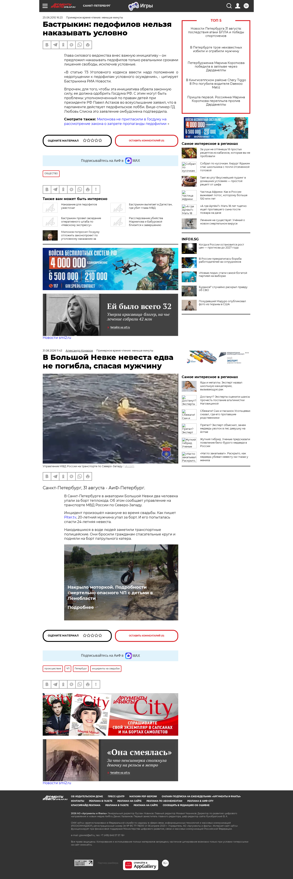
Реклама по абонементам (164, 801)
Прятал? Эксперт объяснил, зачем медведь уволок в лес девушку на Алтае (223, 428)
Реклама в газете (100, 801)
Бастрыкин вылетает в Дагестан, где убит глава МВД (150, 206)
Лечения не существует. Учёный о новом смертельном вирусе (222, 221)
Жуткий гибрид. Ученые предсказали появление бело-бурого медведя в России (225, 443)
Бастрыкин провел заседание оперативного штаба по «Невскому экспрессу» (81, 222)
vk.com (129, 466)
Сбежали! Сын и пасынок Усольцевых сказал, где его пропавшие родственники (225, 414)
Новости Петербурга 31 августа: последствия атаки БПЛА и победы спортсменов (216, 32)
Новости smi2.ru (57, 338)
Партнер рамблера (108, 863)
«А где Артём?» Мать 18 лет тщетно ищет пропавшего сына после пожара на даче (223, 209)
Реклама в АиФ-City (200, 801)
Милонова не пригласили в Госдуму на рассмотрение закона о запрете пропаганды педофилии (115, 121)
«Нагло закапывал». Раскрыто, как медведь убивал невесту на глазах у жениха (224, 457)
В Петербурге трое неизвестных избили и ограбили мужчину (216, 49)
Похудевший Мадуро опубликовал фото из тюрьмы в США (222, 303)
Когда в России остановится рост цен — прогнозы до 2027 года (221, 246)
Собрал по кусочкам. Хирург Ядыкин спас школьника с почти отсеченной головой (225, 167)
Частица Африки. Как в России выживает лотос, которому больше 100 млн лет (223, 195)
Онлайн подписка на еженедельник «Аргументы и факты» (201, 796)
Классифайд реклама (85, 805)
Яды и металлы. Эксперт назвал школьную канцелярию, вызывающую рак (221, 386)
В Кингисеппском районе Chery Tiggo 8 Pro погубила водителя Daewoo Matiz (216, 83)
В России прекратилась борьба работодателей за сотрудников (220, 260)
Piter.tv (70, 517)
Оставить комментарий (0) (146, 140)
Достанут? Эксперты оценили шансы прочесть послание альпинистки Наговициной (225, 400)
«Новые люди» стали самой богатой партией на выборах (223, 274)
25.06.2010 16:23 (53, 17)
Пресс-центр (116, 796)
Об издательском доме (87, 796)
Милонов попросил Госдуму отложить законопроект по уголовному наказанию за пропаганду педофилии (80, 237)
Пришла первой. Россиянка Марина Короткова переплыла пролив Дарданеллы (216, 100)
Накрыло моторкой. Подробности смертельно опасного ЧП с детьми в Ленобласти (110, 593)
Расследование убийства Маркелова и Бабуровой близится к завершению (146, 222)
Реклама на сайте (129, 801)
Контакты (77, 801)
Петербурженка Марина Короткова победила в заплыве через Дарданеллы (216, 66)
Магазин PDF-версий (143, 796)
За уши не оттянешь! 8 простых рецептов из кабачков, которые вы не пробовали (225, 153)
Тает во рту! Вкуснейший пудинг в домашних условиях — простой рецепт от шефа (223, 181)
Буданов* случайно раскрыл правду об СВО (223, 289)
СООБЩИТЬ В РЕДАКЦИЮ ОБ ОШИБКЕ (186, 805)
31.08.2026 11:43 (52, 350)
